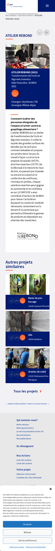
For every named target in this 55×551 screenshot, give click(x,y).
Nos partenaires (24, 435)
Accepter (27, 524)
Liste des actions (24, 460)
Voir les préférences (27, 540)
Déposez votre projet (26, 474)
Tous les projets (26, 391)
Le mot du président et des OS (30, 431)
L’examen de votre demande (29, 477)
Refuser (27, 532)
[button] (50, 489)
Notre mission (23, 424)
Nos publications (24, 438)
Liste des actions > (26, 15)
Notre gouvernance (25, 428)
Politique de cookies (16, 547)
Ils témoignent (25, 446)
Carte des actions (24, 463)
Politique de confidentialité (36, 547)
